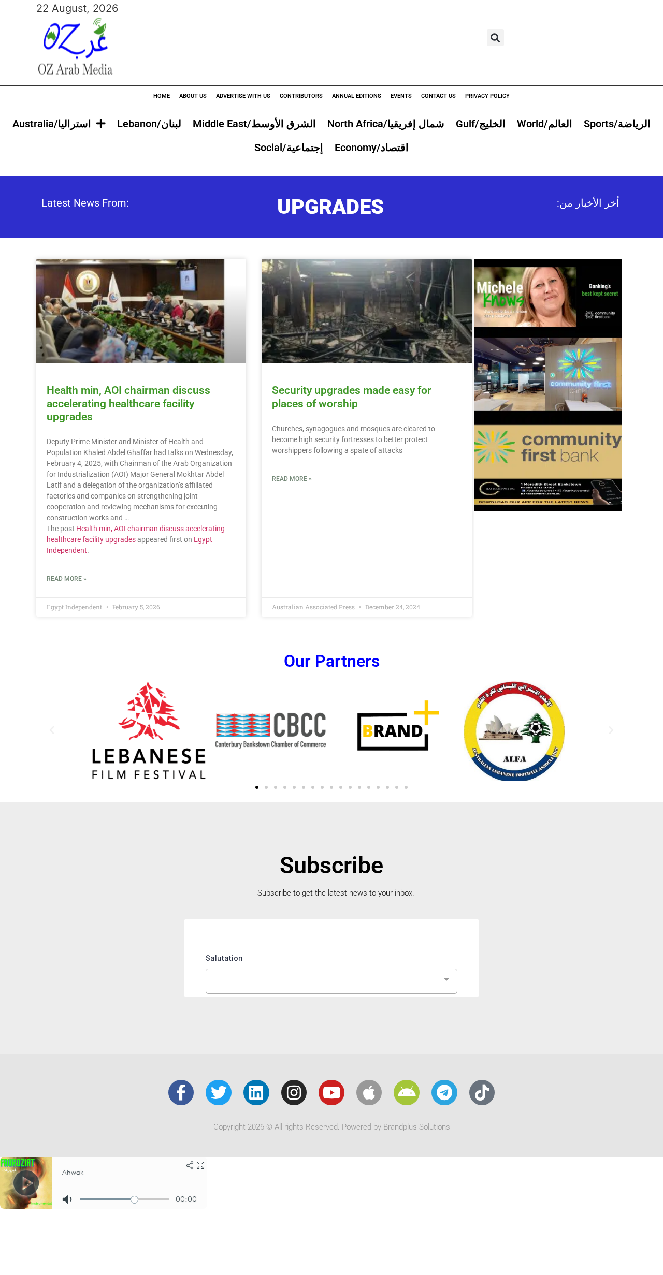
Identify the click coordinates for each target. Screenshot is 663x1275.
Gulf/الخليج (481, 124)
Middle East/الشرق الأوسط (254, 124)
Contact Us (438, 96)
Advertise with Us (243, 96)
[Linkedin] (256, 1093)
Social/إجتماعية (288, 147)
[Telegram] (444, 1093)
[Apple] (369, 1093)
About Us (193, 96)
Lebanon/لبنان (149, 124)
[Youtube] (331, 1093)
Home (161, 96)
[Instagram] (294, 1093)
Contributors (301, 96)
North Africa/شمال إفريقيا (385, 124)
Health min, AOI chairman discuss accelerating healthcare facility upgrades (128, 403)
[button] (495, 37)
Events (401, 96)
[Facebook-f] (181, 1093)
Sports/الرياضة (617, 124)
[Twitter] (219, 1093)
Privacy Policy (487, 96)
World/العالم (544, 124)
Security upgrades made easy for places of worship (351, 396)
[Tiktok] (482, 1093)
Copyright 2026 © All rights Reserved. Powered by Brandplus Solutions (331, 1127)
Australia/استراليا (51, 124)
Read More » (67, 578)
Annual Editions (356, 96)
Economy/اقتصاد (372, 147)
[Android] (407, 1093)
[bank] (548, 507)
